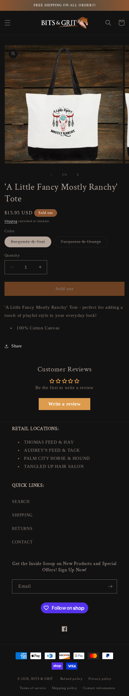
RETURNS (22, 528)
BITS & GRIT (42, 678)
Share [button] (16, 346)
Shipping (10, 221)
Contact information (99, 688)
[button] (7, 22)
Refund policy (71, 678)
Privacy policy (100, 678)
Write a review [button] (64, 403)
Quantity (12, 255)
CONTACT (22, 542)
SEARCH (21, 501)
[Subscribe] (110, 586)
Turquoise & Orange (84, 243)
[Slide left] (51, 174)
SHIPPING (22, 515)
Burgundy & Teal (31, 243)
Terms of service (33, 688)
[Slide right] (77, 174)
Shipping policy (64, 688)
